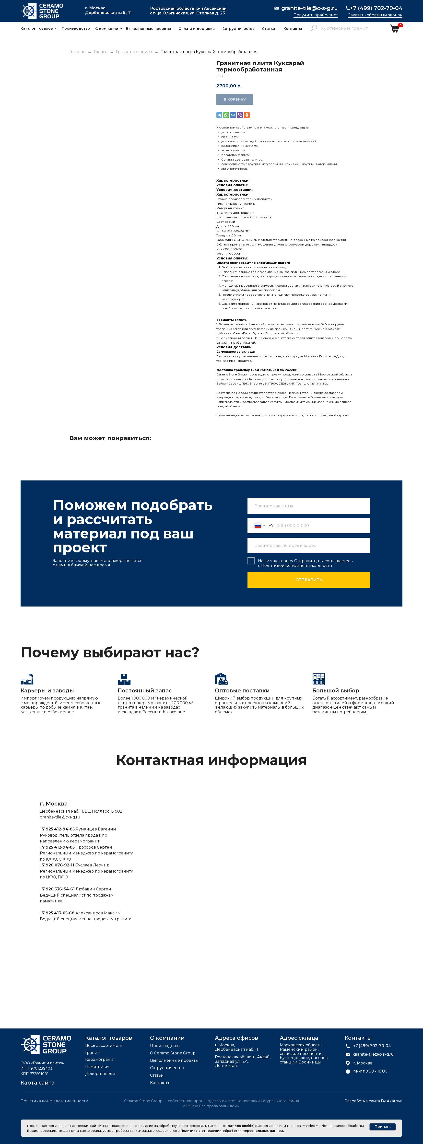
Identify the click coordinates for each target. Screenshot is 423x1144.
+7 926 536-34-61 (57, 889)
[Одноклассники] (247, 115)
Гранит (101, 51)
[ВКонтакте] (233, 115)
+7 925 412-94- (55, 829)
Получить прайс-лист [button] (316, 15)
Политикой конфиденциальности (296, 565)
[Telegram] (219, 115)
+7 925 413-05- (54, 913)
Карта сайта (38, 1082)
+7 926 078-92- (55, 865)
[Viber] (240, 115)
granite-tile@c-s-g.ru (60, 817)
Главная (77, 51)
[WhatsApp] (226, 115)
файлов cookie (240, 1126)
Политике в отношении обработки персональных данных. (232, 1130)
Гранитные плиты (134, 51)
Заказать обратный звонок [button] (375, 15)
